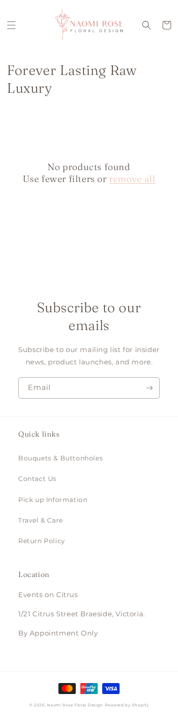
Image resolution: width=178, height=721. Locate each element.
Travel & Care (40, 520)
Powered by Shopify (127, 705)
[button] (11, 25)
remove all (132, 178)
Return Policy (41, 541)
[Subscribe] (149, 388)
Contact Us (37, 479)
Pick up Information (52, 500)
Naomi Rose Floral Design (75, 705)
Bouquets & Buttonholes (60, 458)
